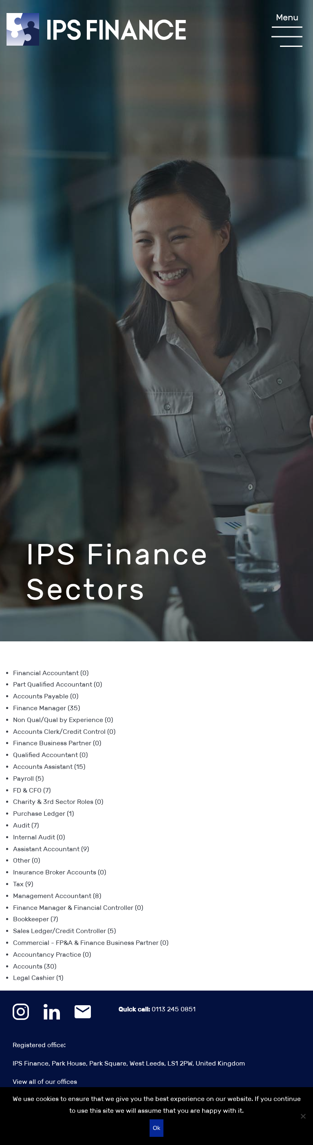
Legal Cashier (38, 978)
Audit (26, 825)
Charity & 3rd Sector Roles (58, 802)
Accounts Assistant (49, 767)
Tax (23, 884)
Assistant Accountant (51, 849)
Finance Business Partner (57, 743)
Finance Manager (46, 708)
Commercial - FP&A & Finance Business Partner (90, 943)
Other (26, 860)
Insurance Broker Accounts (59, 872)
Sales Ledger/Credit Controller (64, 931)
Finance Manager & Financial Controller (78, 908)
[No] (303, 1116)
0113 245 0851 (157, 1009)
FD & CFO (32, 790)
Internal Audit (39, 837)
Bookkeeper (35, 919)
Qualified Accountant (50, 755)
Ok (156, 1128)
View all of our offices (45, 1082)
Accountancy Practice (52, 954)
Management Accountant (57, 896)
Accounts (34, 966)
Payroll (28, 778)
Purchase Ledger (43, 813)
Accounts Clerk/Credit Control (64, 731)
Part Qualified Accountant (57, 684)
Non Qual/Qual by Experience (63, 720)
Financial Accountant (50, 673)
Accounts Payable (45, 696)
